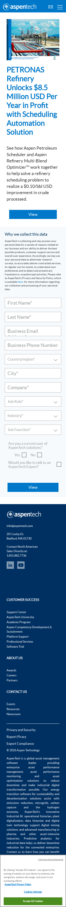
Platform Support (18, 636)
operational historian (37, 816)
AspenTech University (20, 617)
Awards (11, 670)
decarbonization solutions (24, 798)
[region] (33, 881)
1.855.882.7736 (16, 555)
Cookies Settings (33, 891)
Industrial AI (15, 816)
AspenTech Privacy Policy (18, 884)
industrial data (16, 843)
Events (11, 704)
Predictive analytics (38, 838)
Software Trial (15, 646)
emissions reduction (20, 802)
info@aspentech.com (20, 525)
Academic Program (18, 622)
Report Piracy (16, 737)
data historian (34, 820)
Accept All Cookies (33, 901)
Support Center (16, 612)
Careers (11, 675)
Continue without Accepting (50, 859)
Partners (12, 680)
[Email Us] (50, 6)
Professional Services (20, 641)
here (20, 281)
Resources (13, 709)
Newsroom (14, 714)
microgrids (41, 802)
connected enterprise (45, 847)
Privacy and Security (21, 730)
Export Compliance (20, 744)
